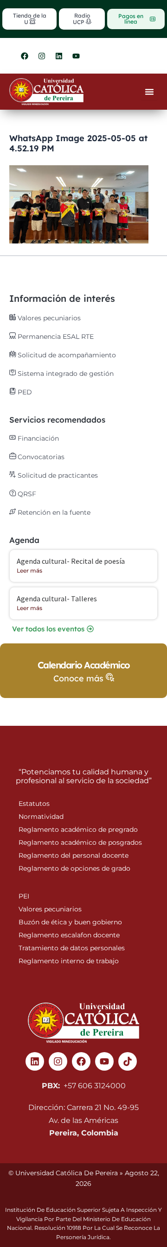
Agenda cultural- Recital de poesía (71, 561)
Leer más (29, 570)
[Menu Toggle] (149, 91)
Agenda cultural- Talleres (57, 598)
